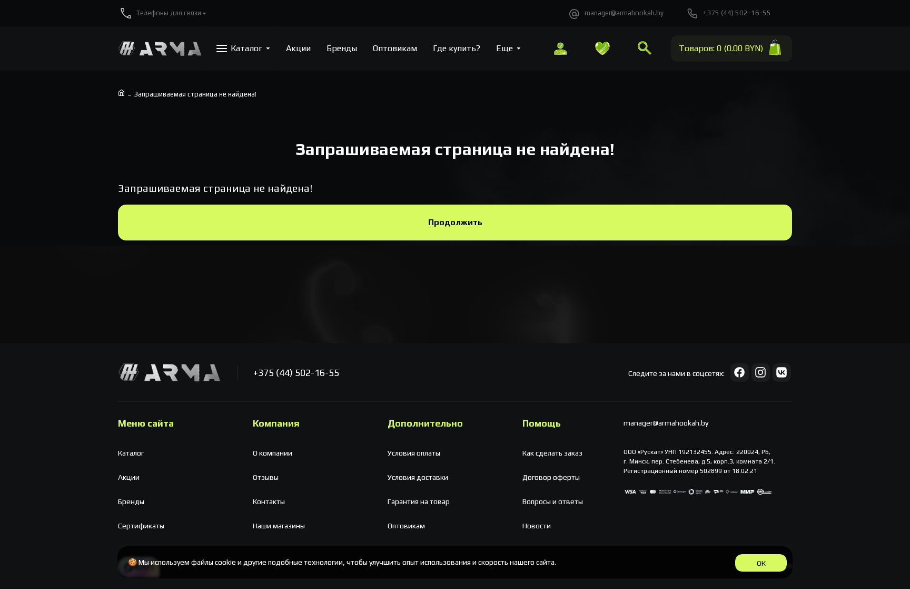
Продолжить (455, 222)
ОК (761, 563)
